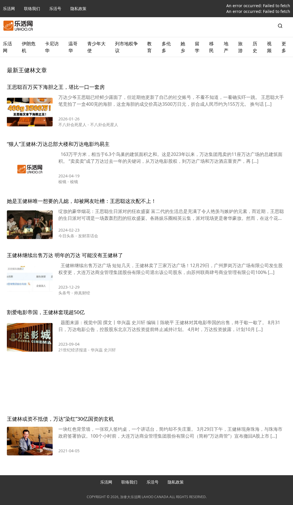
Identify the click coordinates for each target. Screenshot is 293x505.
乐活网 (9, 8)
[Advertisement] (146, 385)
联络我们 (32, 8)
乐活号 (55, 8)
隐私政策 (78, 8)
